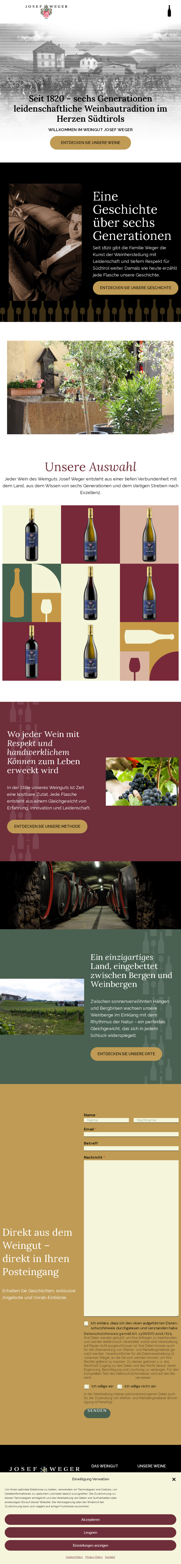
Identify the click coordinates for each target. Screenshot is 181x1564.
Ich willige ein (102, 1386)
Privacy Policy (94, 1557)
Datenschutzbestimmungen (113, 1377)
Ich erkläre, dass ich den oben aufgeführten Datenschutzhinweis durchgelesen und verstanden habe (134, 1325)
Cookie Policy (74, 1557)
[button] (174, 1479)
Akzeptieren (90, 1520)
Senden (97, 1411)
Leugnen (90, 1532)
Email (90, 1129)
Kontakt (110, 1557)
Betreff (91, 1143)
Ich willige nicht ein (140, 1386)
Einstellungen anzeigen (90, 1545)
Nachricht (94, 1157)
